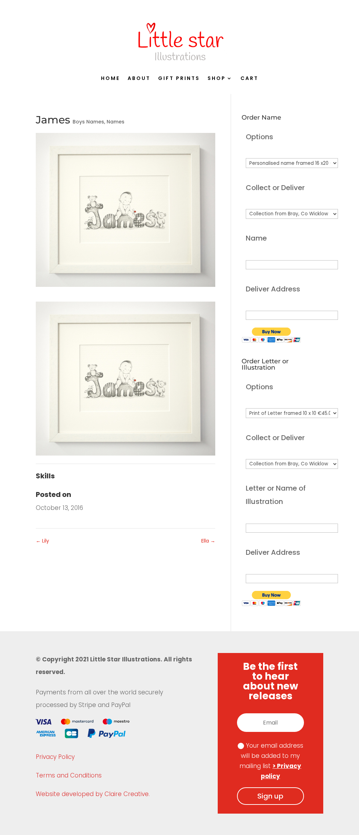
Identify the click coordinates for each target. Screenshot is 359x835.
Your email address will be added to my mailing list (271, 760)
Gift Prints (179, 79)
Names (115, 121)
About (139, 79)
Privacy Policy (55, 757)
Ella (208, 540)
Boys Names (88, 121)
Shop (217, 79)
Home (110, 79)
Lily (42, 540)
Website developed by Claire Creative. (93, 794)
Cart (249, 79)
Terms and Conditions (69, 775)
